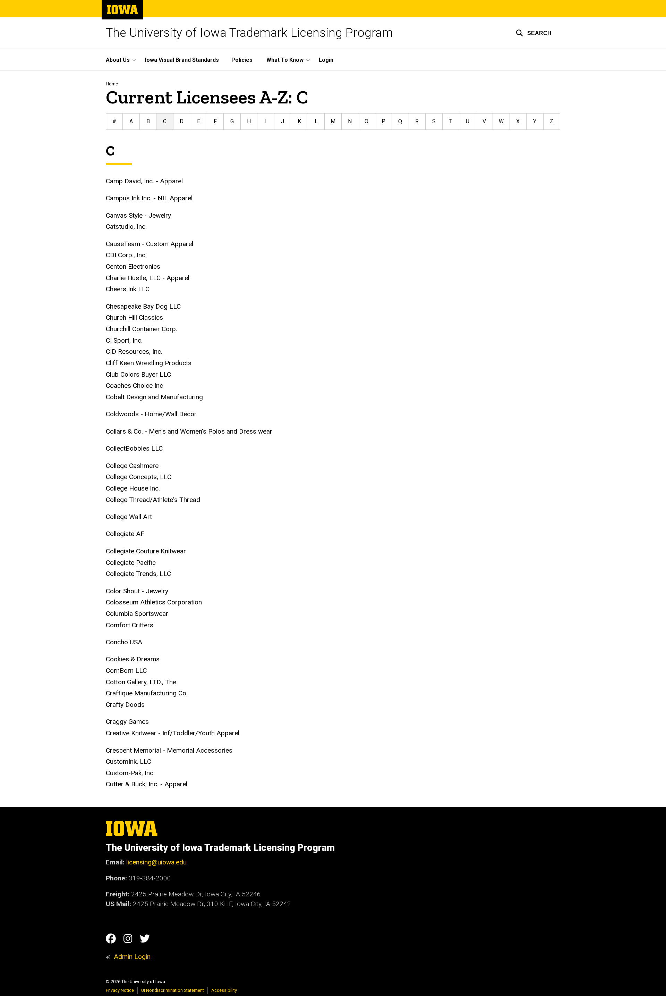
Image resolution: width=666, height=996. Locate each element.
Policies (242, 60)
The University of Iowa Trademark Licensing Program (249, 33)
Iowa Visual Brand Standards (182, 60)
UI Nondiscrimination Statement (172, 990)
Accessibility (224, 990)
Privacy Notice (120, 990)
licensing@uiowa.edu (156, 862)
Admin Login (132, 957)
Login (326, 60)
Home (112, 83)
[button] (533, 33)
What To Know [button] (285, 60)
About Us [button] (118, 60)
